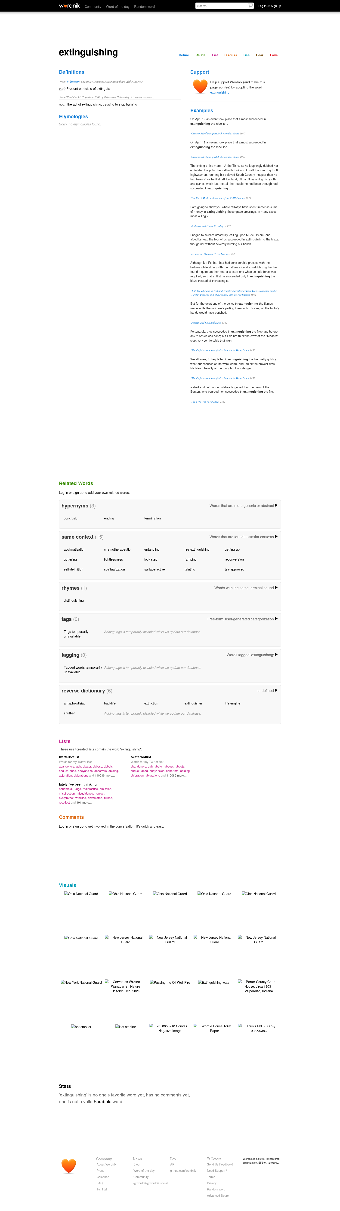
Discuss (230, 55)
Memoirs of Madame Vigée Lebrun (210, 253)
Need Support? (217, 1170)
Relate (200, 55)
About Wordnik (106, 1164)
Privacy (211, 1183)
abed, (74, 770)
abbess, (98, 766)
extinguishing (219, 92)
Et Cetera (214, 1158)
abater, (88, 766)
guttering (70, 559)
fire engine (232, 703)
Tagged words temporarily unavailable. (83, 669)
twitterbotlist (69, 757)
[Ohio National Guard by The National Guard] (81, 893)
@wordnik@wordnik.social (150, 1183)
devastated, (96, 797)
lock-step (150, 559)
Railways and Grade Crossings (207, 226)
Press (100, 1170)
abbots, (109, 766)
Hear (259, 55)
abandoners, (67, 766)
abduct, (64, 770)
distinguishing (74, 600)
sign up (78, 492)
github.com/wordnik (183, 1170)
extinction (151, 703)
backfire (110, 703)
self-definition (73, 569)
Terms (211, 1177)
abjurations (81, 775)
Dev (173, 1158)
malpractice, (91, 788)
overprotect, (67, 797)
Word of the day (118, 6)
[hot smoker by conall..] (81, 1026)
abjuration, (66, 775)
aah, (79, 766)
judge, (78, 788)
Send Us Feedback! (220, 1164)
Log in (63, 492)
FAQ (100, 1183)
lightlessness (113, 559)
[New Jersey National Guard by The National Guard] (125, 939)
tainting (190, 569)
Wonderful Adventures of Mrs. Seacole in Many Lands (220, 350)
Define (184, 55)
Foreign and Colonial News (206, 322)
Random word (144, 6)
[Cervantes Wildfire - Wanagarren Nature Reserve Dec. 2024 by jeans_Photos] (125, 985)
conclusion (71, 518)
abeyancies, (86, 770)
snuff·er (69, 712)
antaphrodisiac (74, 703)
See (247, 55)
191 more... (84, 802)
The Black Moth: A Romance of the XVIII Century (218, 198)
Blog (136, 1164)
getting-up (232, 549)
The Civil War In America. (205, 401)
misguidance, (86, 793)
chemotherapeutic (117, 549)
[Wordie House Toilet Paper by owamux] (214, 1027)
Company (104, 1158)
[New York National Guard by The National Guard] (81, 981)
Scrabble (102, 1101)
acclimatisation (74, 549)
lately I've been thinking (78, 784)
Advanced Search (218, 1195)
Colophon (103, 1177)
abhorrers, (101, 770)
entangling (152, 549)
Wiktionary (73, 81)
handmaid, (66, 788)
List (215, 55)
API (172, 1164)
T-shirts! (102, 1189)
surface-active (154, 569)
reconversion (234, 559)
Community (93, 6)
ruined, (108, 797)
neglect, (100, 793)
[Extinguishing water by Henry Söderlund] (214, 981)
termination (152, 518)
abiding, (113, 770)
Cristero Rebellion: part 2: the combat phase (215, 133)
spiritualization (114, 569)
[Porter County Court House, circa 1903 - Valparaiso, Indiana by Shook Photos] (259, 985)
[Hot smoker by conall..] (125, 1026)
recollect (65, 802)
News (137, 1158)
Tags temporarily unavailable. (76, 633)
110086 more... (105, 775)
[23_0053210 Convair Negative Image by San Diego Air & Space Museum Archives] (170, 1027)
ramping (191, 559)
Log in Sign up (269, 5)
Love (274, 55)
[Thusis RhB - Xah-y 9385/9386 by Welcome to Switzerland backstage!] (259, 1027)
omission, (106, 788)
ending (109, 518)
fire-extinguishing (197, 549)
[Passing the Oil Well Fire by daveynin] (170, 981)
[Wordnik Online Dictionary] (69, 5)
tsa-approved (234, 569)
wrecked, (81, 797)
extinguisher (193, 703)
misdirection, (68, 793)
